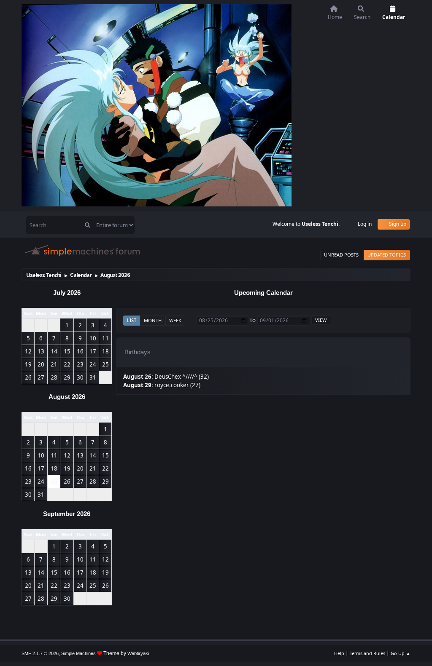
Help (339, 653)
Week (175, 320)
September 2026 (66, 514)
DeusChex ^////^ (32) (181, 376)
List (131, 320)
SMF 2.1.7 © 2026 (40, 653)
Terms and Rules (367, 653)
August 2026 (67, 396)
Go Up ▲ (400, 653)
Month (153, 320)
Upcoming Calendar (263, 292)
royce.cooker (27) (177, 385)
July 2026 (67, 292)
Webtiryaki (138, 653)
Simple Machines (78, 653)
